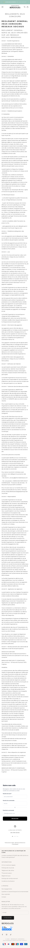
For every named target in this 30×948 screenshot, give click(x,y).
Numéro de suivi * (7, 793)
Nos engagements (7, 889)
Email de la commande (8, 810)
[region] (15, 829)
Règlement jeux (6, 876)
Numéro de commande (8, 800)
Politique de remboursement (10, 878)
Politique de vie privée (8, 868)
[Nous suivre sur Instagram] (6, 934)
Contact (4, 897)
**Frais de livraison (7, 873)
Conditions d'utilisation (8, 881)
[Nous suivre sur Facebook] (2, 934)
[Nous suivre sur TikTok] (11, 934)
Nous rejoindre (6, 894)
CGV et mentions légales (8, 865)
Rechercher (15, 818)
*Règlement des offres (8, 870)
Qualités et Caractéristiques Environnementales (15, 891)
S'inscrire (8, 917)
